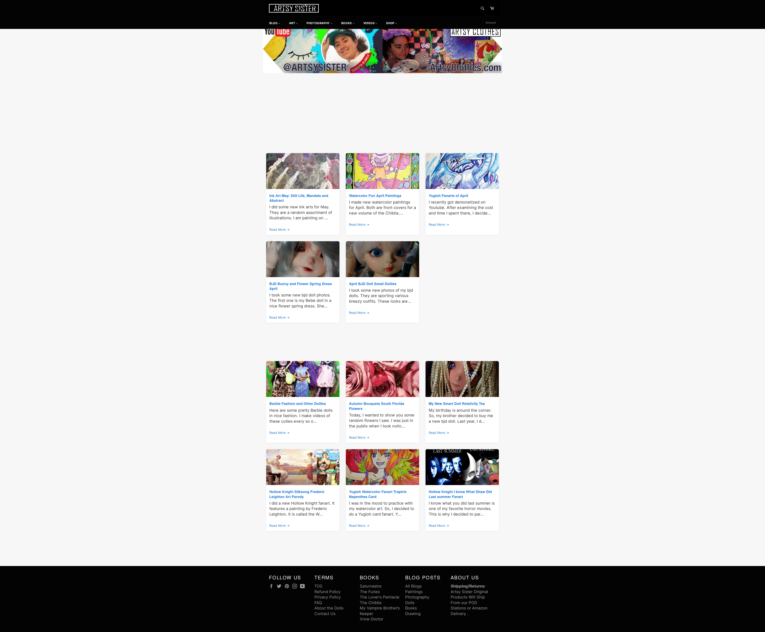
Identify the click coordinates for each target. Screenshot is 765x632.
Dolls (409, 602)
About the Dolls (328, 608)
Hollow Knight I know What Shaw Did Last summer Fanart (460, 494)
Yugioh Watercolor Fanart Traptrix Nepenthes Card (378, 494)
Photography (417, 597)
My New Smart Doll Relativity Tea (457, 403)
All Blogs (413, 586)
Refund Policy (327, 591)
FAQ (318, 602)
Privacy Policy (327, 597)
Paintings (414, 591)
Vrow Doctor (371, 619)
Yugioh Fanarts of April (448, 195)
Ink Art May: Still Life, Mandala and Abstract (298, 198)
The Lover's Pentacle (379, 597)
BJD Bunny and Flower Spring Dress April (300, 286)
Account (491, 22)
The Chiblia (370, 602)
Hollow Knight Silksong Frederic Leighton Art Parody (297, 494)
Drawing (413, 613)
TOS (318, 586)
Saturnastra (370, 586)
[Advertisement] (382, 104)
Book (410, 608)
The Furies (370, 591)
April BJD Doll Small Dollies (372, 283)
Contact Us (324, 613)
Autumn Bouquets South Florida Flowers (376, 406)
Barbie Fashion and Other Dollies (297, 403)
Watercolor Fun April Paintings (375, 195)
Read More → (279, 229)
